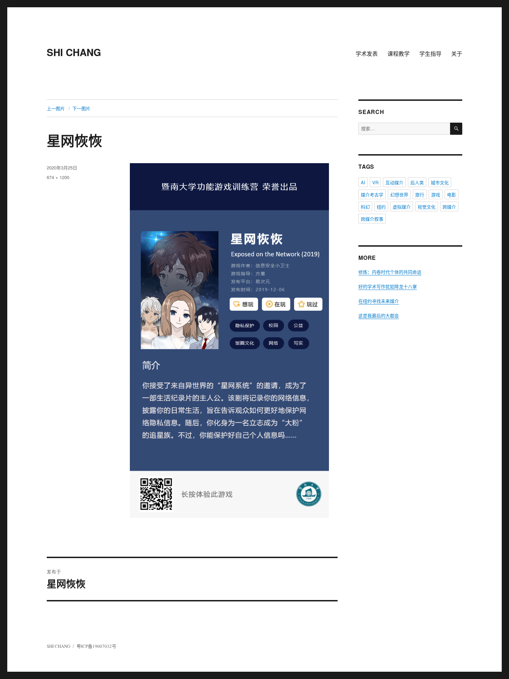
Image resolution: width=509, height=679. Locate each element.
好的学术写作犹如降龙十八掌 (387, 286)
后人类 (417, 182)
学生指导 (430, 54)
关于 (456, 54)
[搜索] (456, 129)
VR (375, 182)
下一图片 (81, 108)
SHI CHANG (74, 52)
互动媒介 (394, 182)
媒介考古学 (372, 194)
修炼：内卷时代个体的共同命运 (389, 272)
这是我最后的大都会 (378, 315)
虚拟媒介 (402, 206)
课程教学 (398, 54)
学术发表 (367, 54)
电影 (451, 194)
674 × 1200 (58, 177)
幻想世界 (399, 194)
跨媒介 (449, 206)
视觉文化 (427, 206)
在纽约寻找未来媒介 (378, 301)
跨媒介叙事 (372, 218)
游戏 (435, 194)
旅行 (419, 194)
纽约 (381, 206)
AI (363, 182)
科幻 (365, 206)
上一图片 (56, 108)
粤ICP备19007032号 (96, 646)
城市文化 (440, 182)
